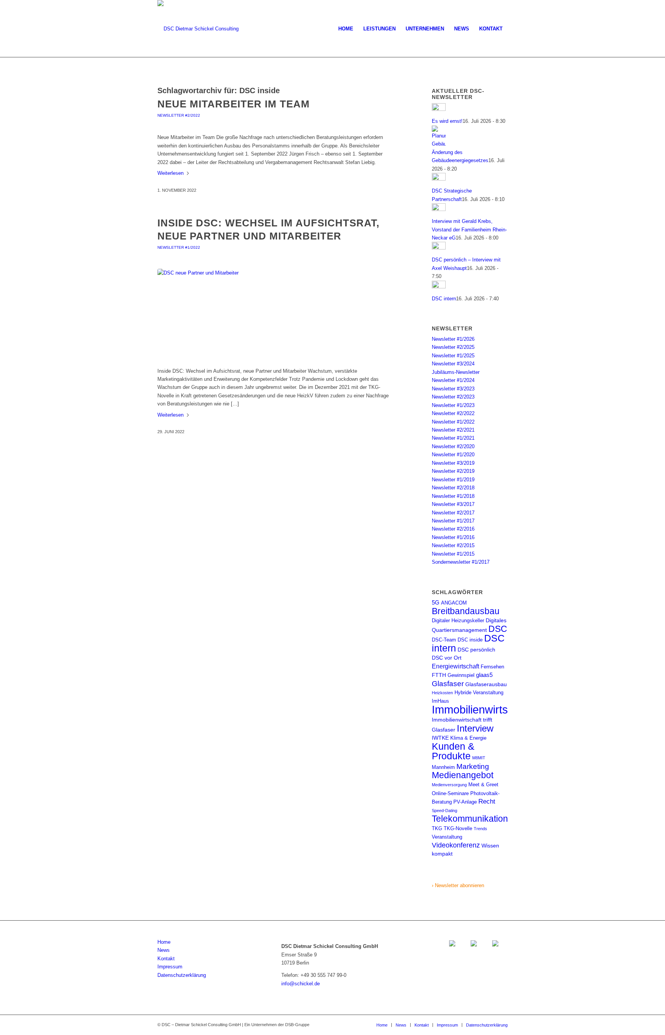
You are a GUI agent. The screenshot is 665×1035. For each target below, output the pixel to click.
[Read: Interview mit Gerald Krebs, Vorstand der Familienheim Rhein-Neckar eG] (439, 209)
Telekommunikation (470, 819)
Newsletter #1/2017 (453, 521)
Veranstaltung (447, 837)
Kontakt (166, 958)
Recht (486, 801)
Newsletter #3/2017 (453, 504)
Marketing (472, 766)
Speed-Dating (444, 810)
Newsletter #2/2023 (453, 397)
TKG (437, 828)
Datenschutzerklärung (181, 975)
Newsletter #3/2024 (453, 364)
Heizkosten (442, 692)
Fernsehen (492, 667)
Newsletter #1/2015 (453, 554)
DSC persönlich (476, 649)
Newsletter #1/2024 (453, 380)
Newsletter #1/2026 (453, 339)
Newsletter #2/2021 (453, 430)
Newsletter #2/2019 (453, 471)
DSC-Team (444, 640)
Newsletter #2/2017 (453, 513)
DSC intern (444, 298)
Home (163, 942)
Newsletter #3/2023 (453, 389)
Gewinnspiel (461, 675)
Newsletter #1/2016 (453, 537)
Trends (480, 828)
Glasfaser (448, 684)
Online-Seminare (450, 793)
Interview (475, 728)
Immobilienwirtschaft (482, 709)
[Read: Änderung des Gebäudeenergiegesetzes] (439, 144)
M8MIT (478, 757)
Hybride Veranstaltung (478, 692)
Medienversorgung (449, 784)
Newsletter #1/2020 (453, 454)
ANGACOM (454, 603)
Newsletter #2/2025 (453, 347)
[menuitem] (345, 29)
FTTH (439, 675)
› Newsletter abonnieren (458, 885)
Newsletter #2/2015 (453, 545)
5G (435, 602)
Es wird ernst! (447, 121)
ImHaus (440, 701)
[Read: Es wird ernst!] (439, 109)
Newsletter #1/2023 (453, 405)
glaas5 (484, 675)
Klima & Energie (468, 738)
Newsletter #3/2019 (453, 463)
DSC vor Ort (446, 658)
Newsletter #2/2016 (453, 529)
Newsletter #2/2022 (178, 115)
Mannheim (443, 767)
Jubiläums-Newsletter (456, 372)
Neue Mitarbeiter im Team (233, 104)
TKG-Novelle (458, 828)
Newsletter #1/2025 (453, 355)
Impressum (169, 967)
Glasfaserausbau (486, 684)
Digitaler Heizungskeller (458, 620)
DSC (497, 629)
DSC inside (470, 640)
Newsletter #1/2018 (453, 496)
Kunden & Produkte (453, 751)
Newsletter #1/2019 (453, 479)
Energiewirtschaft (455, 666)
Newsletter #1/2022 (178, 247)
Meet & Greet (483, 784)
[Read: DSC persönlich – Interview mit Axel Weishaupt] (439, 248)
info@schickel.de (300, 983)
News (163, 950)
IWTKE (440, 738)
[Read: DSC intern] (439, 287)
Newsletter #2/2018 (453, 488)
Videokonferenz (456, 845)
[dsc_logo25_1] (198, 29)
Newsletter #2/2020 (453, 446)
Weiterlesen (170, 173)
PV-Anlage (465, 802)
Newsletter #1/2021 (453, 438)
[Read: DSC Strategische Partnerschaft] (439, 179)
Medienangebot (462, 775)
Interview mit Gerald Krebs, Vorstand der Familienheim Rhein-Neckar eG (469, 229)
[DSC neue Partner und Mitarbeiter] (275, 313)
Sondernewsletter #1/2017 (461, 562)
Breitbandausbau (466, 611)
